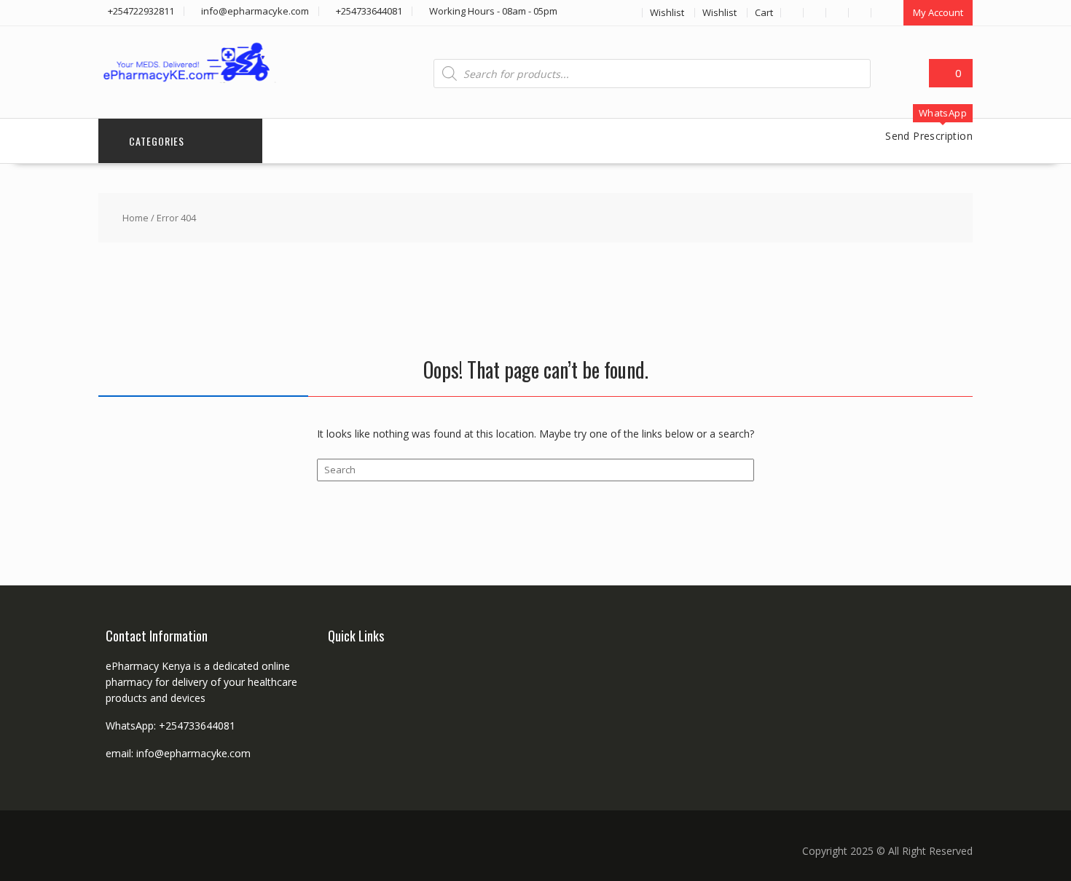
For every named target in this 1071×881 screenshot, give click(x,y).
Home (135, 217)
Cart (764, 12)
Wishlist (667, 12)
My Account (938, 12)
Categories (156, 141)
